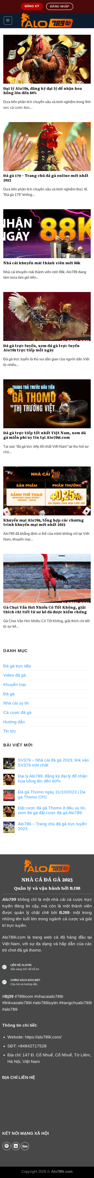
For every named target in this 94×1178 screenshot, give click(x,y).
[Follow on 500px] (25, 1146)
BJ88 (64, 912)
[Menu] (8, 20)
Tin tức (9, 731)
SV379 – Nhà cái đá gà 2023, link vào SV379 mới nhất (53, 762)
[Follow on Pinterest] (6, 1146)
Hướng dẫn (14, 722)
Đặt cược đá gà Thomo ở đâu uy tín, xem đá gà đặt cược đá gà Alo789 (52, 810)
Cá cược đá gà (17, 712)
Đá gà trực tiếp (17, 666)
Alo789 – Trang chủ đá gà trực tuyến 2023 (52, 826)
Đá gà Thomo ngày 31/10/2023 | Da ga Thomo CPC (51, 794)
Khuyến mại (14, 684)
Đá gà (9, 694)
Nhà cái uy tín (16, 703)
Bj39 (10, 996)
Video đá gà (14, 675)
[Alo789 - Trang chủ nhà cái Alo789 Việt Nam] (47, 20)
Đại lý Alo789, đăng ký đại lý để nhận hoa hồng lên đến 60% (52, 778)
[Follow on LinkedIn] (16, 1146)
